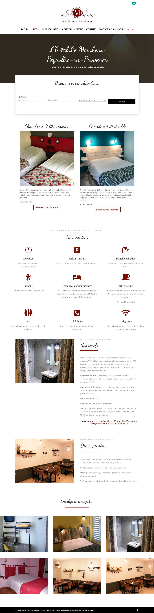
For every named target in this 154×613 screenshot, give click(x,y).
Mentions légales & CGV (48, 610)
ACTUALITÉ (91, 30)
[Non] (151, 3)
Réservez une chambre (47, 207)
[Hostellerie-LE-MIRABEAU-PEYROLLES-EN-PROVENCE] (130, 593)
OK (134, 3)
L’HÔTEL (36, 30)
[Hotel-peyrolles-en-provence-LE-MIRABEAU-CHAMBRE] (44, 382)
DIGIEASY (92, 610)
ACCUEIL (25, 30)
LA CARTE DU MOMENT (72, 30)
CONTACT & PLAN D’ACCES (111, 30)
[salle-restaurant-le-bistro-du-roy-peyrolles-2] (44, 482)
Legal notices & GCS (62, 610)
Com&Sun (85, 610)
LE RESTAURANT (50, 30)
